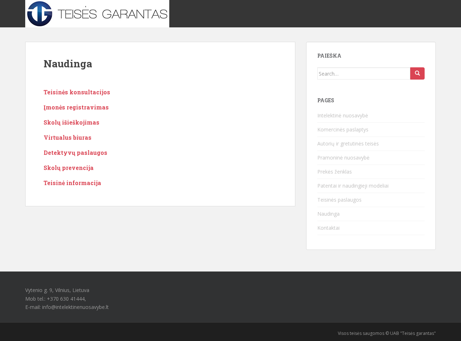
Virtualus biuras (67, 137)
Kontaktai (328, 227)
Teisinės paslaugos (339, 199)
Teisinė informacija (72, 183)
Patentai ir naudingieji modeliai (353, 185)
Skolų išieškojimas (71, 122)
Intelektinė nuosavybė (342, 115)
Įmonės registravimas (76, 107)
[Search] (417, 73)
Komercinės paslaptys (342, 129)
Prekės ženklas (334, 171)
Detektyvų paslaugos (75, 152)
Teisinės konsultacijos (77, 92)
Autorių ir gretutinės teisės (348, 143)
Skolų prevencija (69, 167)
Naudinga (328, 213)
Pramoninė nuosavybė (343, 157)
